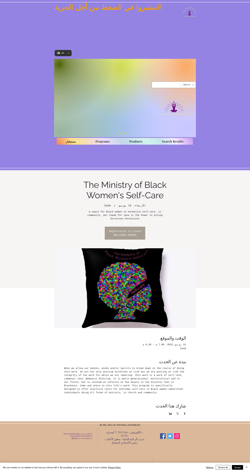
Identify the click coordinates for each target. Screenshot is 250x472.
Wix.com (75, 438)
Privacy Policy (114, 467)
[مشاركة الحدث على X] (177, 413)
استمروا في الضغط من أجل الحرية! (108, 7)
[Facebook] (163, 436)
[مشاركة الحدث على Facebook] (184, 413)
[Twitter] (170, 436)
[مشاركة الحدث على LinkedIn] (170, 413)
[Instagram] (177, 436)
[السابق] (58, 98)
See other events (125, 235)
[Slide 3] (129, 133)
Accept (237, 467)
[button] (102, 141)
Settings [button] (209, 467)
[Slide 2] (125, 133)
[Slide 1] (120, 133)
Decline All (223, 467)
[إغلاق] (246, 467)
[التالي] (191, 98)
